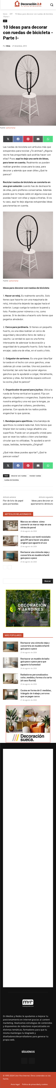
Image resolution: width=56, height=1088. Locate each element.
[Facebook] (24, 1061)
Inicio (5, 14)
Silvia (8, 46)
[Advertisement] (28, 868)
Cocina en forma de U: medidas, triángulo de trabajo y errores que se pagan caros (35, 693)
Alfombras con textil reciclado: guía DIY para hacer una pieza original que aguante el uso (35, 540)
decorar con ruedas (18, 476)
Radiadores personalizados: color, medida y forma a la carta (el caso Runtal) (36, 677)
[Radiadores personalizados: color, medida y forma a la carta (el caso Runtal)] (10, 678)
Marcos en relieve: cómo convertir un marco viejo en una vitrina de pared (35, 525)
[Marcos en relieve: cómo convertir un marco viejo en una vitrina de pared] (10, 525)
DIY (11, 14)
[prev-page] (5, 567)
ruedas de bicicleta (11, 480)
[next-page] (9, 567)
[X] (32, 1061)
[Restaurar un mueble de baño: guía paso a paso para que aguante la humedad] (10, 662)
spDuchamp (10, 128)
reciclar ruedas (35, 476)
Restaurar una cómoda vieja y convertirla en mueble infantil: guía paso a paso (35, 555)
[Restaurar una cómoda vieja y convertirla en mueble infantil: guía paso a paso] (10, 556)
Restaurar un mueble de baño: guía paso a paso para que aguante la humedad (35, 662)
